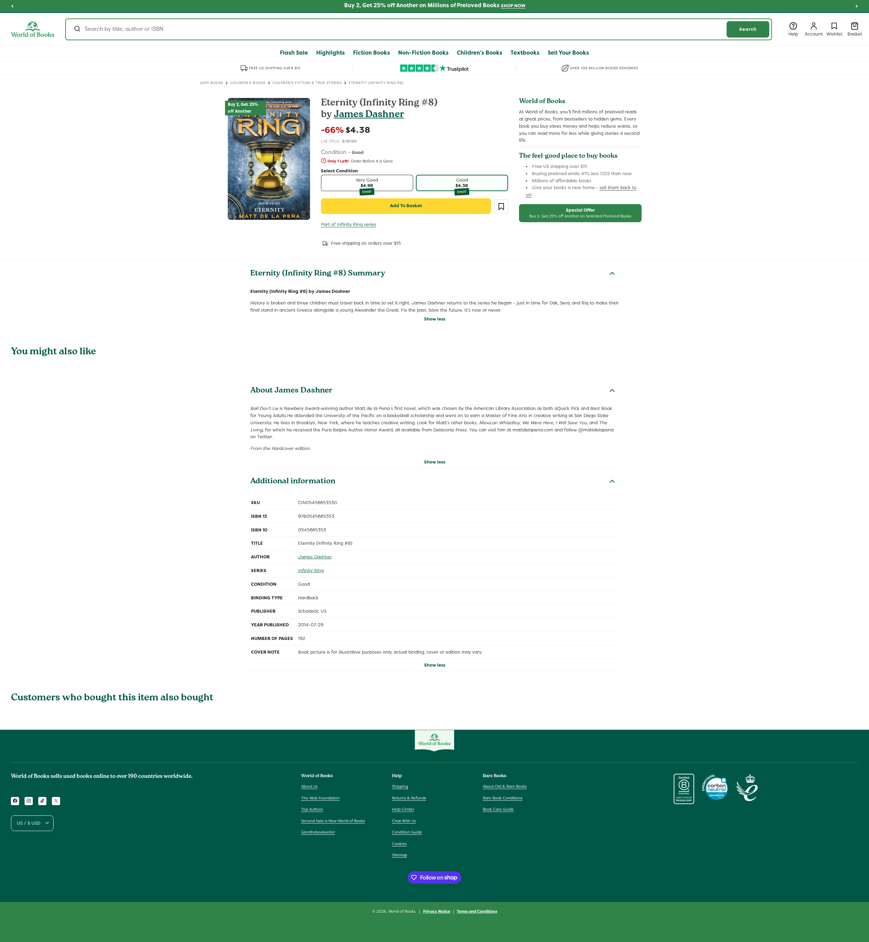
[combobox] (418, 29)
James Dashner (369, 115)
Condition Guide (407, 832)
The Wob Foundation (320, 798)
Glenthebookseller (318, 832)
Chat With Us (404, 820)
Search (748, 29)
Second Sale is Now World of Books (333, 820)
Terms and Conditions (477, 911)
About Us (309, 786)
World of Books (402, 911)
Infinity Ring (311, 570)
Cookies (399, 843)
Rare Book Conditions (502, 798)
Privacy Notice (436, 911)
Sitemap (399, 855)
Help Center (403, 809)
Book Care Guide (498, 809)
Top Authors (312, 809)
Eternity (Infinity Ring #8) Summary (317, 274)
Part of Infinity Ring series (348, 224)
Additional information (292, 482)
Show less (434, 319)
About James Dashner (291, 391)
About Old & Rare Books (505, 786)
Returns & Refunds (409, 798)
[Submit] (77, 29)
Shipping (400, 786)
